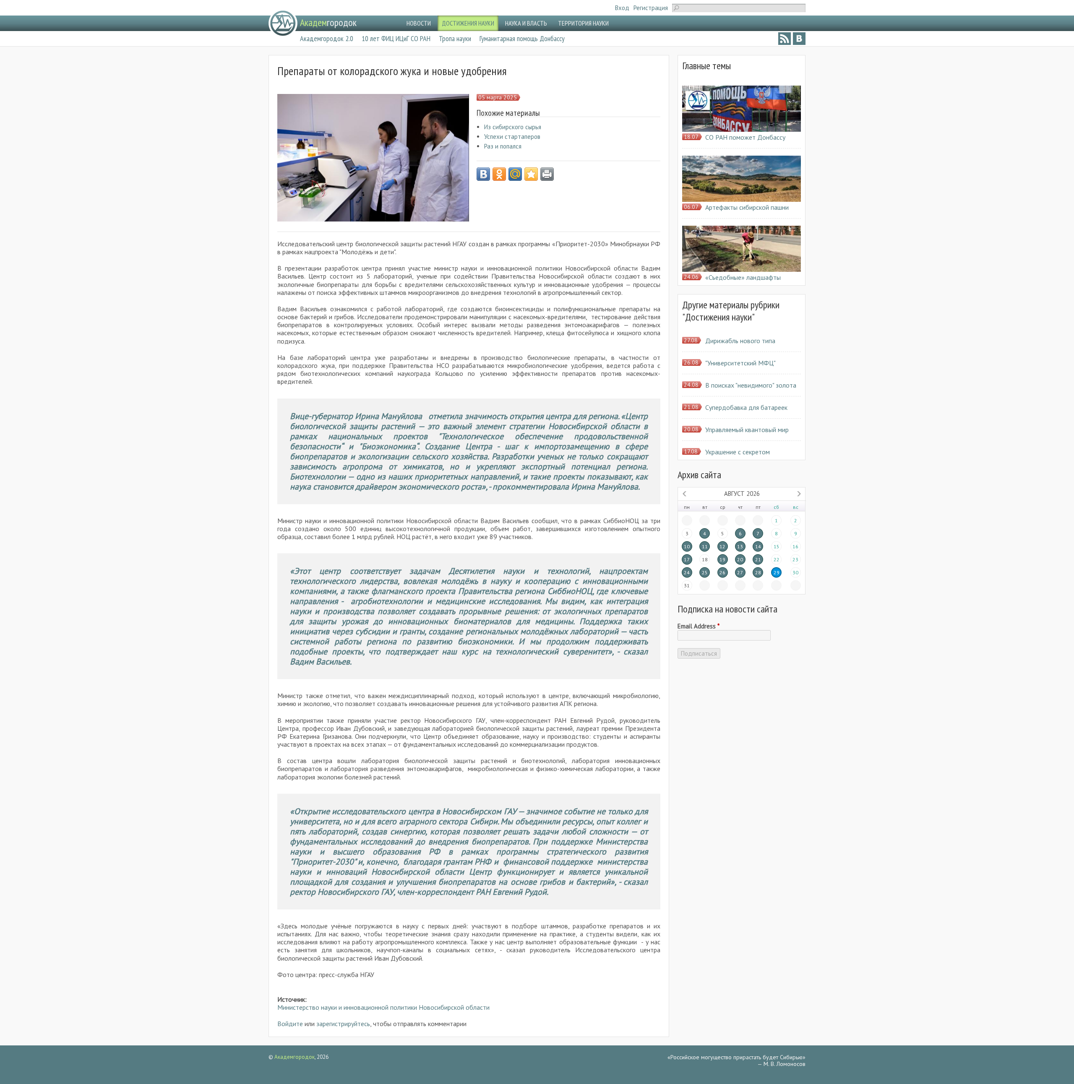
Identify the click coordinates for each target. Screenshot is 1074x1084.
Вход (622, 8)
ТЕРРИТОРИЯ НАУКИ (583, 23)
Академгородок (294, 1057)
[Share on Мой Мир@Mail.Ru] (515, 174)
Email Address (698, 626)
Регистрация (650, 8)
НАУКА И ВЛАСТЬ (526, 23)
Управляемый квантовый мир (747, 429)
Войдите (290, 1023)
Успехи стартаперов (512, 137)
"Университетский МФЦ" (740, 363)
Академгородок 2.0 (326, 38)
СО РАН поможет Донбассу (745, 137)
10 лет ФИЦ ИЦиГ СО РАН (396, 38)
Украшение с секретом (737, 452)
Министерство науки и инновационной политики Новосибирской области (383, 1007)
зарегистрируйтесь (343, 1023)
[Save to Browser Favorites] (531, 174)
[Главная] (282, 23)
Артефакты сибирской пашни (747, 207)
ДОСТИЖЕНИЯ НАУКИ (468, 23)
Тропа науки (455, 38)
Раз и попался (502, 146)
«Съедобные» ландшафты (743, 277)
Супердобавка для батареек (746, 407)
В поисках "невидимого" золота (750, 385)
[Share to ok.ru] (499, 174)
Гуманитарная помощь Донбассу (522, 38)
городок (328, 22)
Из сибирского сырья (512, 127)
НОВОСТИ (419, 23)
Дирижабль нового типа (740, 340)
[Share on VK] (483, 174)
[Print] (547, 174)
